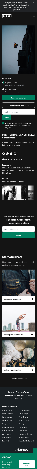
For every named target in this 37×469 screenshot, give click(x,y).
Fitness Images (24, 437)
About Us (18, 398)
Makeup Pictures (7, 413)
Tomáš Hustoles (16, 159)
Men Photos (23, 430)
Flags (4, 172)
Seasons (20, 167)
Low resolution (10, 89)
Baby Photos (6, 441)
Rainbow (27, 167)
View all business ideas (18, 378)
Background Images (8, 427)
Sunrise (18, 170)
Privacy (29, 395)
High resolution (11, 82)
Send (7, 117)
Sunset (31, 170)
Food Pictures (23, 417)
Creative (13, 167)
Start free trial (27, 464)
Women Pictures (7, 430)
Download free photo (18, 97)
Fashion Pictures (24, 410)
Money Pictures (24, 420)
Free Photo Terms (22, 391)
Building (5, 170)
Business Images (7, 410)
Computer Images (8, 424)
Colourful (5, 167)
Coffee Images (23, 413)
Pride (9, 172)
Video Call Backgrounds (26, 441)
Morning (25, 170)
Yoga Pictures (6, 437)
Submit (18, 235)
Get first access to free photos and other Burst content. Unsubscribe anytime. (18, 125)
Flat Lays (22, 424)
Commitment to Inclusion (14, 395)
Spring (11, 170)
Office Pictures (7, 420)
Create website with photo (18, 105)
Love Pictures (6, 434)
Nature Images (7, 417)
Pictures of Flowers (25, 434)
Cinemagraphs (23, 427)
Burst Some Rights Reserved (13, 181)
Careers (11, 391)
